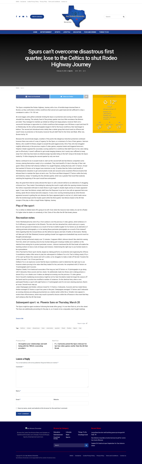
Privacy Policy (43, 1)
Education (77, 32)
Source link (19, 318)
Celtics (22, 328)
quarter (57, 328)
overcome (50, 328)
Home (35, 32)
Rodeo (69, 328)
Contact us (64, 1)
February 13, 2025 (61, 71)
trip (80, 328)
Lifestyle (66, 32)
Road (63, 328)
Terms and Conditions (54, 1)
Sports (57, 32)
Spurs (75, 328)
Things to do (104, 32)
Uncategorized (83, 434)
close (29, 328)
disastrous (36, 328)
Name (18, 391)
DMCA (17, 1)
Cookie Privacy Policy (33, 1)
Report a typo (81, 323)
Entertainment (46, 32)
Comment (20, 367)
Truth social (37, 16)
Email (18, 399)
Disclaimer (23, 1)
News (67, 434)
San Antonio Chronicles (32, 455)
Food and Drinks (90, 32)
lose (43, 328)
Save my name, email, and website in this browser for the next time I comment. (43, 408)
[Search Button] (124, 17)
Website (56, 399)
